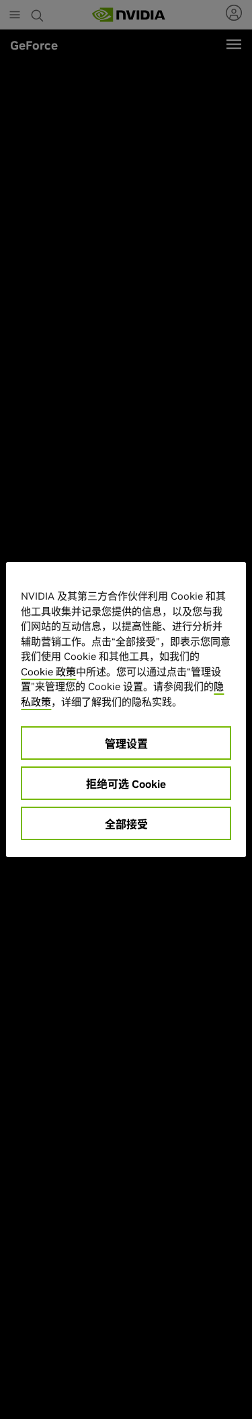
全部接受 (126, 824)
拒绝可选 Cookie (126, 784)
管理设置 (126, 743)
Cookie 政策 (48, 671)
